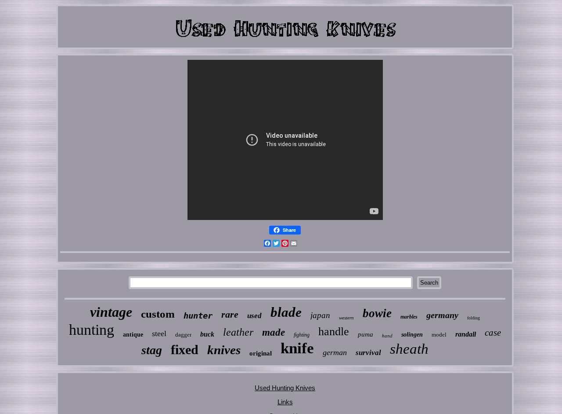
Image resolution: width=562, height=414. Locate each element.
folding (473, 317)
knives (224, 350)
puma (365, 334)
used (254, 315)
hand (387, 335)
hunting (91, 330)
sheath (409, 349)
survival (368, 352)
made (273, 332)
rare (229, 314)
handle (333, 331)
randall (465, 334)
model (439, 334)
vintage (111, 312)
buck (207, 334)
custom (158, 314)
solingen (412, 334)
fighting (302, 335)
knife (297, 348)
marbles (409, 317)
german (335, 352)
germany (442, 315)
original (260, 353)
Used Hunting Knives (285, 388)
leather (238, 332)
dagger (183, 334)
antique (133, 334)
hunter (198, 315)
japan (320, 315)
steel (159, 333)
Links (285, 402)
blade (286, 312)
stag (151, 350)
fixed (184, 349)
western (346, 317)
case (493, 332)
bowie (377, 313)
